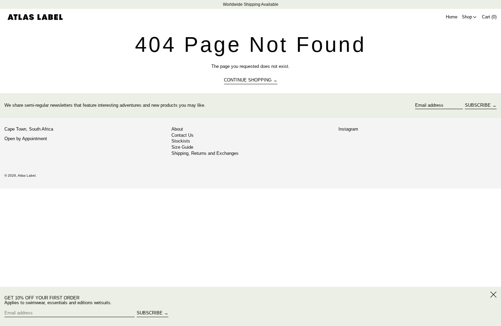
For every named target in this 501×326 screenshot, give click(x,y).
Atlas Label (26, 175)
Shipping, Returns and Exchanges (205, 153)
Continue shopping (248, 80)
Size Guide (182, 147)
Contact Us (182, 135)
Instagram (348, 129)
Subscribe (478, 105)
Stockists (180, 141)
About (177, 129)
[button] (489, 17)
